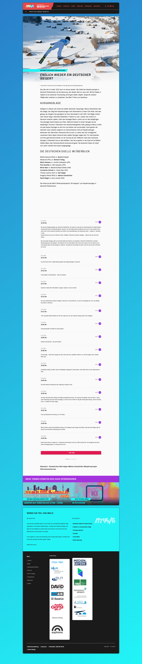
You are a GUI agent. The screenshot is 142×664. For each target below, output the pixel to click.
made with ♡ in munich (109, 646)
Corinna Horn (50, 85)
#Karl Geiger (63, 466)
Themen (59, 6)
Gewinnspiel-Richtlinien (32, 567)
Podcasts (66, 6)
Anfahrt (29, 583)
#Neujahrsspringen (90, 466)
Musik (73, 6)
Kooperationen (30, 577)
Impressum (44, 646)
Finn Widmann (59, 85)
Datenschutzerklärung (33, 646)
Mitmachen (88, 6)
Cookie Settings (31, 649)
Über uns (80, 6)
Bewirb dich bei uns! (31, 544)
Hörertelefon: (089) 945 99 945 (56, 646)
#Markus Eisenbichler (75, 466)
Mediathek (97, 6)
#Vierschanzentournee (48, 469)
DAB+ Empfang (31, 573)
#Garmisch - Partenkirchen (49, 466)
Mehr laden (72, 452)
